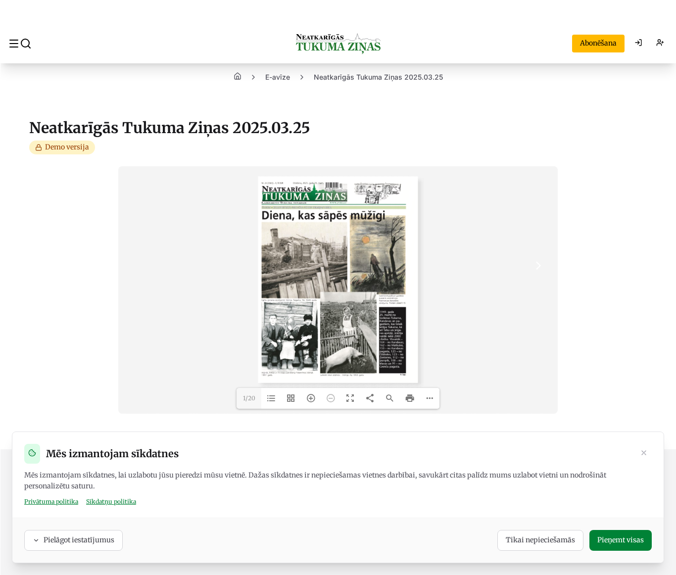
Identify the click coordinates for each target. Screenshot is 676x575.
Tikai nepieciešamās (540, 539)
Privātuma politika (51, 501)
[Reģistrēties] (660, 43)
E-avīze (277, 77)
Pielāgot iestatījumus (79, 539)
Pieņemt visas (620, 539)
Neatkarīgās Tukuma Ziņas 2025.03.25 (378, 77)
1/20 (249, 398)
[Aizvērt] (644, 454)
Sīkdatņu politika (111, 501)
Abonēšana (598, 43)
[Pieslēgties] (638, 43)
